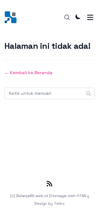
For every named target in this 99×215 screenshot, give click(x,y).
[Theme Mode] (78, 16)
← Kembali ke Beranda (28, 73)
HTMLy (83, 195)
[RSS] (49, 185)
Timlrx (59, 203)
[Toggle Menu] (90, 17)
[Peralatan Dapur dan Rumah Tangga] (12, 17)
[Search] (67, 17)
